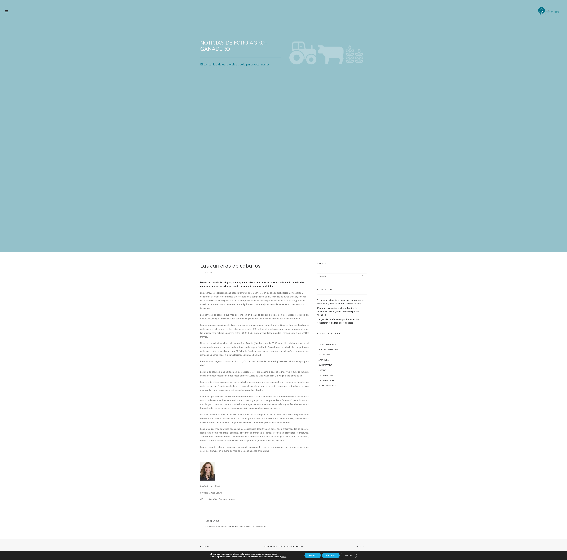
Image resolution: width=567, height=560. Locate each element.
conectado (233, 526)
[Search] (342, 276)
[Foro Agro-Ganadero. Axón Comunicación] (549, 11)
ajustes (283, 556)
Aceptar (312, 555)
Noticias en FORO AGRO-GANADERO (283, 546)
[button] (7, 11)
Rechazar (330, 555)
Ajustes (348, 555)
